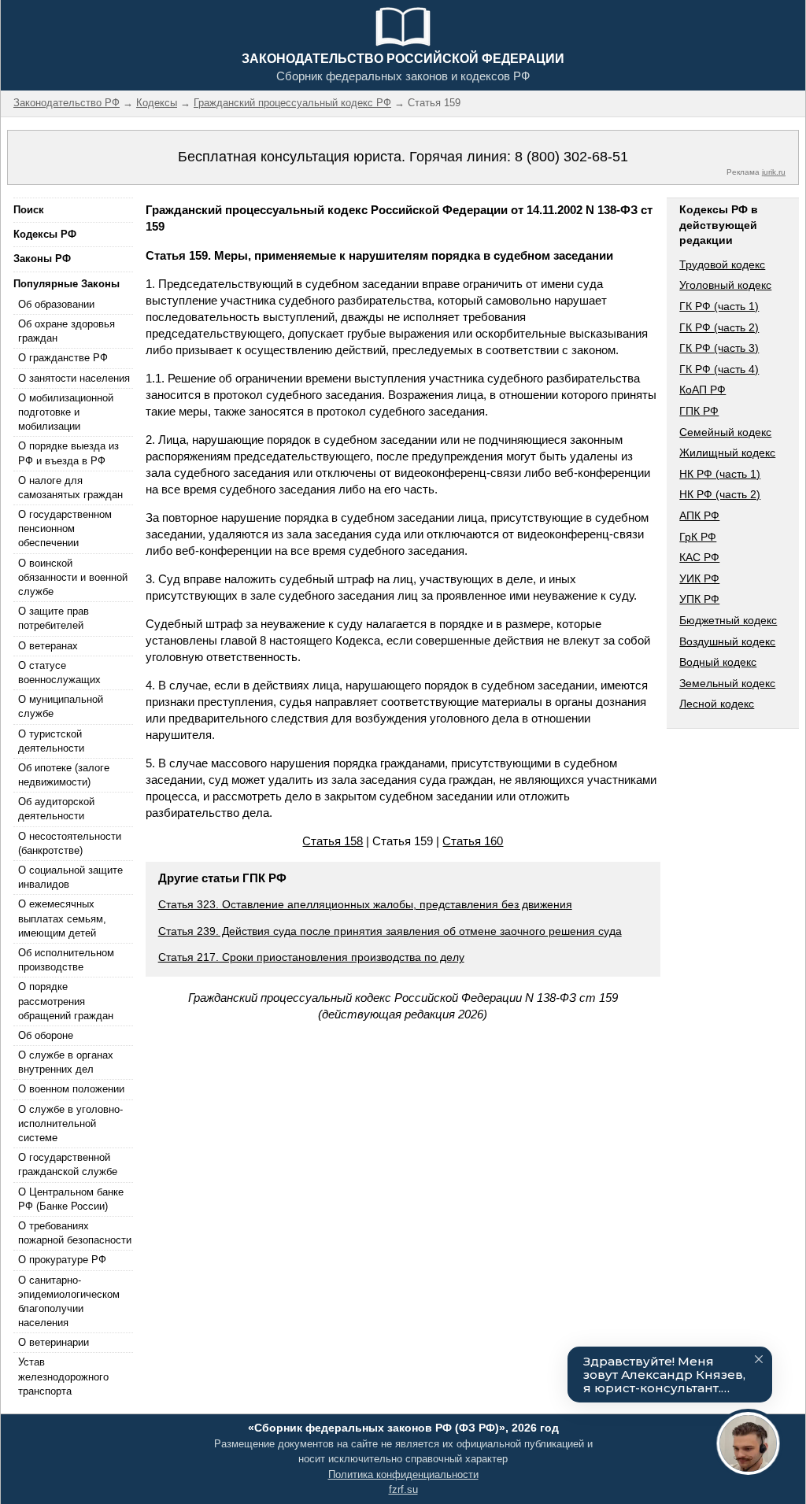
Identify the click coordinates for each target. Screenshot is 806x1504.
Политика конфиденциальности (403, 1474)
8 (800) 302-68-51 (571, 156)
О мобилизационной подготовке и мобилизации (65, 412)
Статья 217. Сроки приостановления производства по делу (311, 957)
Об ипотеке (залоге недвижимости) (63, 775)
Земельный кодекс (727, 683)
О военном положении (71, 1089)
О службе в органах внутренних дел (65, 1062)
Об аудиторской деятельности (56, 809)
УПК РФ (699, 599)
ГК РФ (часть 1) (719, 306)
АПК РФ (699, 515)
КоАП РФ (702, 389)
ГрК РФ (697, 536)
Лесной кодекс (716, 703)
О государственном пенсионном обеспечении (65, 528)
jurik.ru (774, 172)
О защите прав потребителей (53, 618)
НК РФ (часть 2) (719, 494)
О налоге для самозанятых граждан (70, 488)
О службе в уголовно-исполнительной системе (70, 1123)
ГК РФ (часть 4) (719, 369)
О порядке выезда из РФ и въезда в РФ (68, 453)
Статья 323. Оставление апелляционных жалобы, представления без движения (365, 904)
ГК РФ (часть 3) (719, 348)
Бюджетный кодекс (728, 620)
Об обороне (45, 1035)
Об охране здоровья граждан (66, 331)
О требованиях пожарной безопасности (74, 1233)
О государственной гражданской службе (67, 1164)
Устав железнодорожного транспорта (63, 1376)
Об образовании (56, 304)
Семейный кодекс (725, 432)
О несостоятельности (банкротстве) (69, 843)
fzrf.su (403, 1489)
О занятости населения (74, 378)
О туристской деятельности (51, 741)
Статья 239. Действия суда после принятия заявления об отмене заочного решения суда (390, 931)
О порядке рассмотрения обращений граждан (65, 1001)
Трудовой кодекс (722, 264)
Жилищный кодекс (727, 452)
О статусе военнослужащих (59, 672)
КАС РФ (699, 557)
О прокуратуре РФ (62, 1260)
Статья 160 (472, 841)
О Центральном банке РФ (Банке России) (71, 1199)
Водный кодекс (717, 662)
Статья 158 (332, 841)
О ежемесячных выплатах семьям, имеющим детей (62, 918)
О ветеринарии (53, 1342)
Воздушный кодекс (727, 641)
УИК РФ (699, 578)
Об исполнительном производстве (66, 960)
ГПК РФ (699, 411)
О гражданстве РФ (63, 358)
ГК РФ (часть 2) (719, 327)
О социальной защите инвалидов (70, 877)
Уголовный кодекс (725, 285)
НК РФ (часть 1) (719, 473)
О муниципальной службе (60, 706)
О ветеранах (48, 646)
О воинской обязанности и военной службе (73, 577)
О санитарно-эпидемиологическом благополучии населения (69, 1301)
